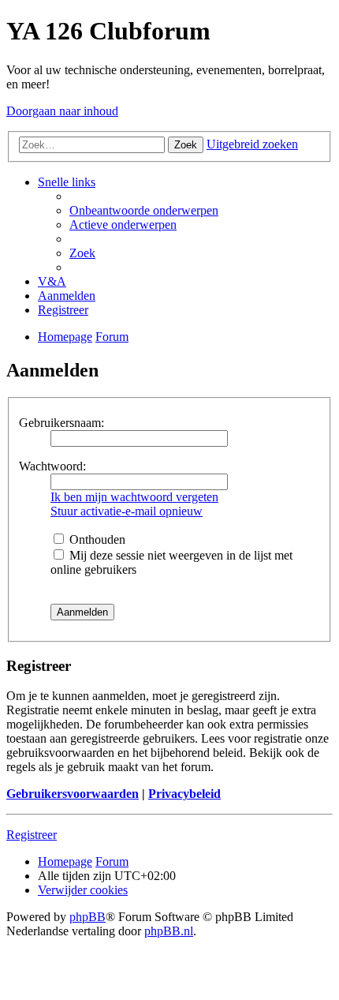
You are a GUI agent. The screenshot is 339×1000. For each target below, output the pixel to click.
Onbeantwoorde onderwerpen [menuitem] (143, 210)
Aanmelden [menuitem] (66, 295)
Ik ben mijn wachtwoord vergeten (134, 497)
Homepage (65, 861)
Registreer (31, 834)
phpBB (87, 916)
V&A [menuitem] (52, 281)
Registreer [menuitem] (63, 309)
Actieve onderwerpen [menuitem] (123, 224)
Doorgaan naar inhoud (62, 111)
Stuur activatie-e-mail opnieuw (126, 511)
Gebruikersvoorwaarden (72, 793)
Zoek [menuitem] (82, 253)
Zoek (185, 145)
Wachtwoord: (52, 466)
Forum (112, 861)
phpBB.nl (168, 931)
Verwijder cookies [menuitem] (83, 890)
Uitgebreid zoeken (252, 144)
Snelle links (66, 182)
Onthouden (95, 539)
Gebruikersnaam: (61, 422)
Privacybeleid (184, 793)
